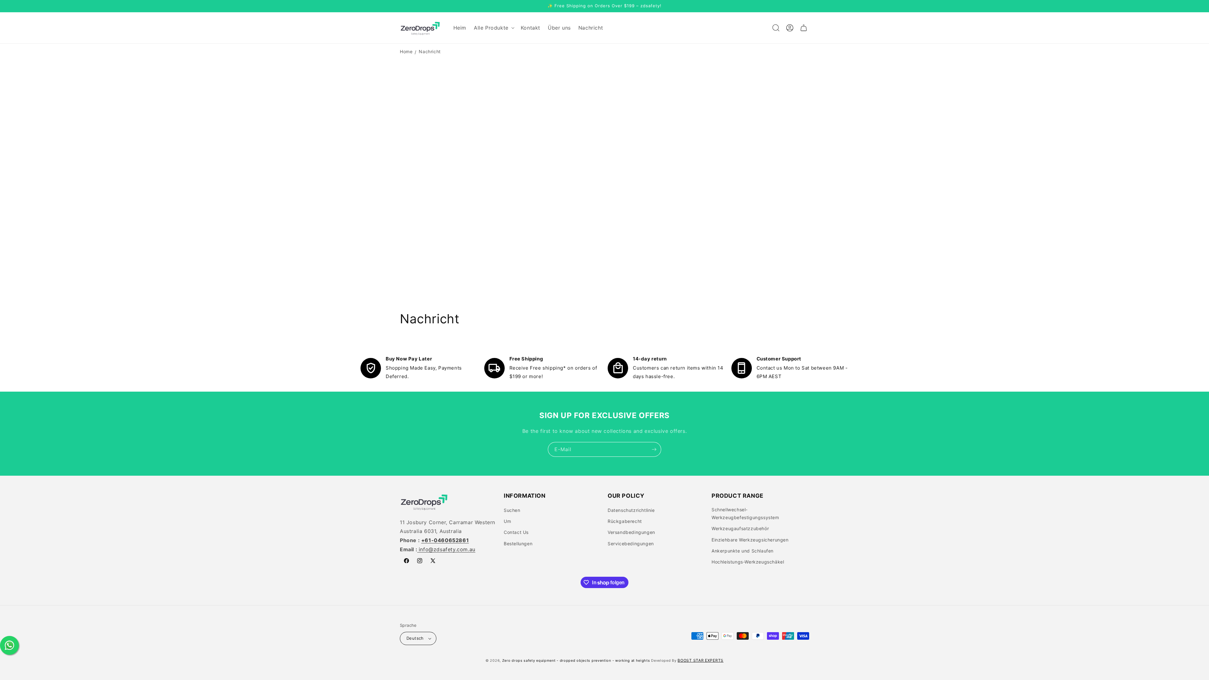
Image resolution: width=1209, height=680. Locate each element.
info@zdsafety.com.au (447, 549)
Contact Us (516, 532)
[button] (493, 28)
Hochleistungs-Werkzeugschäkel (748, 561)
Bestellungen (518, 543)
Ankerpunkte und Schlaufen (743, 550)
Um (507, 521)
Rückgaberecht (625, 521)
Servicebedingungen (631, 543)
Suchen (512, 510)
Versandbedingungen (631, 532)
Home (406, 51)
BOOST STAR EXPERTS (701, 660)
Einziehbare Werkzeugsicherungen (750, 539)
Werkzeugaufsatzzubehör (740, 528)
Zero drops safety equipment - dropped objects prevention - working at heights (576, 660)
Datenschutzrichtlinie (631, 510)
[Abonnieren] (654, 449)
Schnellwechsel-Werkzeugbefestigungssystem (745, 513)
